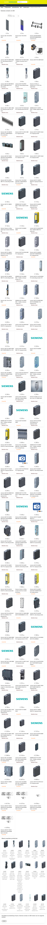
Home (5, 5)
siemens (4, 921)
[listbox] (13, 16)
